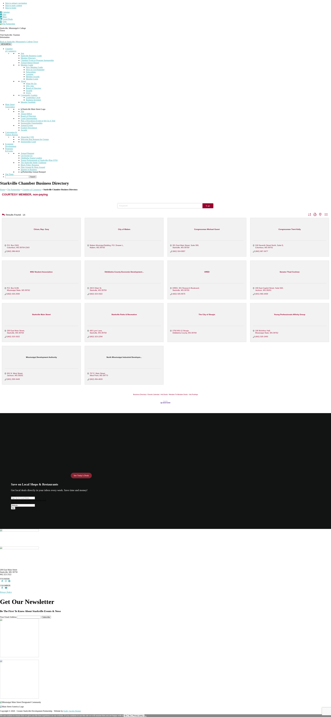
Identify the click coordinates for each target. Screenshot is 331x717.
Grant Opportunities (29, 118)
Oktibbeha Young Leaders (31, 158)
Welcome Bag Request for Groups (35, 139)
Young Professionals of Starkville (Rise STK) (39, 160)
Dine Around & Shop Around (33, 167)
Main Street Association (10, 105)
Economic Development (10, 145)
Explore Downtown (29, 128)
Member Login (32, 79)
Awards (29, 90)
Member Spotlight (28, 102)
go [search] (209, 206)
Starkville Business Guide (31, 56)
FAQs (28, 93)
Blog (4, 17)
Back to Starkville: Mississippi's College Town (19, 42)
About (23, 81)
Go (13, 508)
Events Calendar (153, 394)
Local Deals (7, 19)
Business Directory (139, 394)
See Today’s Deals (81, 475)
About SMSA (26, 114)
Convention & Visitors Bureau (11, 133)
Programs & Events (9, 150)
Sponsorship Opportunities (31, 123)
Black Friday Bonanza (30, 165)
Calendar (6, 12)
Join (4, 21)
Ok (126, 716)
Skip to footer (10, 8)
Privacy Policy (6, 592)
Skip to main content (13, 5)
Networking (31, 72)
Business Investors (33, 100)
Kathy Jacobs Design (72, 711)
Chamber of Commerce (10, 50)
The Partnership (13, 189)
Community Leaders (29, 95)
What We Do (31, 83)
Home (2, 189)
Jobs (4, 14)
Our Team (9, 174)
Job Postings (193, 394)
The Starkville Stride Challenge (33, 162)
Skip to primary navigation (16, 3)
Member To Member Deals (178, 394)
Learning (29, 74)
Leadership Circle (33, 97)
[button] (3, 215)
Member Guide (27, 65)
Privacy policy (138, 716)
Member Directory (28, 58)
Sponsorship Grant (28, 142)
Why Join (30, 86)
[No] (146, 716)
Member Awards (32, 77)
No (130, 716)
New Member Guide (34, 67)
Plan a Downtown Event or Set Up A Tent (38, 121)
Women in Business (29, 169)
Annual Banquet (27, 153)
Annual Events (27, 125)
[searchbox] (17, 176)
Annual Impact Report (30, 63)
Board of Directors (33, 88)
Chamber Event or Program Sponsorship (37, 60)
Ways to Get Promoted (35, 70)
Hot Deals (164, 394)
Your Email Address (8, 617)
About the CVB (27, 137)
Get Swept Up (26, 156)
